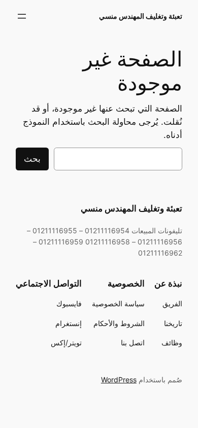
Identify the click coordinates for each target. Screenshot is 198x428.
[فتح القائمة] (22, 16)
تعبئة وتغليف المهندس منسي (140, 16)
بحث (32, 159)
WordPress (119, 379)
